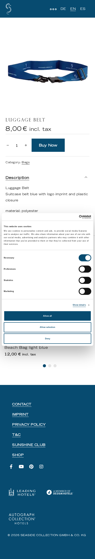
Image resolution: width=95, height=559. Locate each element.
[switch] (85, 269)
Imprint (20, 414)
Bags (26, 162)
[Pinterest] (33, 468)
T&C (16, 435)
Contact (22, 404)
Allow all (47, 316)
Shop (18, 455)
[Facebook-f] (13, 468)
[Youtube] (23, 468)
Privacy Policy (29, 425)
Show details (79, 305)
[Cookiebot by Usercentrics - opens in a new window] (72, 217)
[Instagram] (43, 468)
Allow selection (47, 327)
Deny (47, 339)
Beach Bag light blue (26, 347)
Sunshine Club (29, 445)
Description (17, 177)
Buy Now (48, 145)
